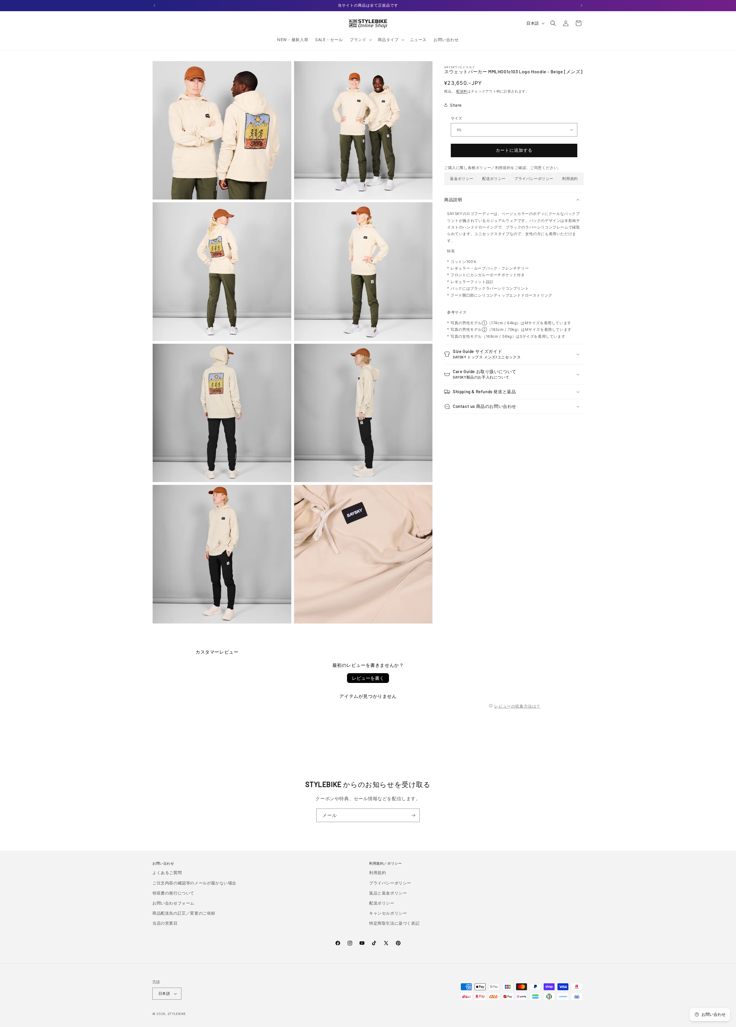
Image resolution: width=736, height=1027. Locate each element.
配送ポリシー (494, 178)
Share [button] (456, 104)
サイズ (456, 118)
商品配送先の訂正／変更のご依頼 (183, 913)
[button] (360, 40)
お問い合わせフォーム (173, 903)
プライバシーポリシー (533, 178)
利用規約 (570, 178)
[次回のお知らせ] (581, 5)
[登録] (413, 815)
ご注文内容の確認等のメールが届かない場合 (194, 882)
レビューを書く (368, 678)
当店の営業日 (165, 923)
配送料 (461, 91)
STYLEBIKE (177, 1014)
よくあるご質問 (167, 872)
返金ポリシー (462, 178)
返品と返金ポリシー (388, 892)
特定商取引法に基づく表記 (394, 923)
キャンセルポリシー (388, 913)
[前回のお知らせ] (154, 5)
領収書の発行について (173, 892)
